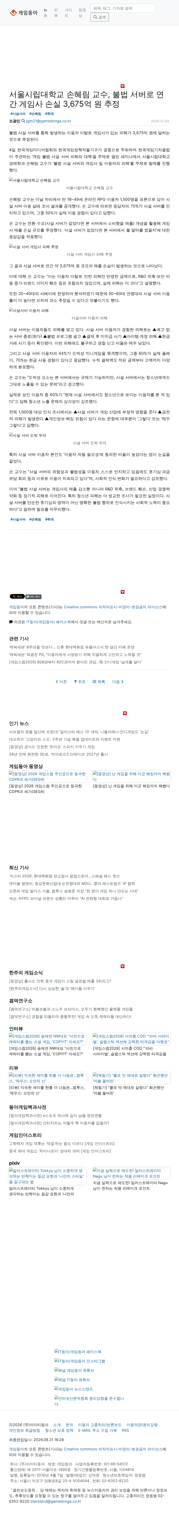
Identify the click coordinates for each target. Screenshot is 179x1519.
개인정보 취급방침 (24, 1430)
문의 (69, 1424)
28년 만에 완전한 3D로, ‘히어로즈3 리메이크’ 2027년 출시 (58, 754)
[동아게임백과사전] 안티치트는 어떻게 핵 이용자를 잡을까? (59, 1123)
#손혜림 (35, 114)
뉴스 (45, 12)
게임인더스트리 (25, 1135)
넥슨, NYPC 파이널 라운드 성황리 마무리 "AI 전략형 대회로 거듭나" (66, 898)
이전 (62, 681)
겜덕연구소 (20, 1000)
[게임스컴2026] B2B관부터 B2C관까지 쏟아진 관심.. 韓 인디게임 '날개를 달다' (75, 662)
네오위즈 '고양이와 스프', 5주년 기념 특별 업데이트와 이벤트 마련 (64, 739)
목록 (100, 681)
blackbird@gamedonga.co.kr (56, 1501)
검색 (101, 17)
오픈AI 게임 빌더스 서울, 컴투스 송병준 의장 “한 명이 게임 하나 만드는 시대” (73, 891)
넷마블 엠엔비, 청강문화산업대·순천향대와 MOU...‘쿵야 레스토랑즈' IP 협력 (72, 883)
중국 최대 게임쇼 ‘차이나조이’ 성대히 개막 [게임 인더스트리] (60, 1151)
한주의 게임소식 (26, 972)
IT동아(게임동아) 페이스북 (48, 621)
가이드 (68, 12)
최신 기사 (19, 867)
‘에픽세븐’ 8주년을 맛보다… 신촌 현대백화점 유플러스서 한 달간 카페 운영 (71, 647)
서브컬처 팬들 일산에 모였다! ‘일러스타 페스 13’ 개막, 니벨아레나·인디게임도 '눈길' (79, 731)
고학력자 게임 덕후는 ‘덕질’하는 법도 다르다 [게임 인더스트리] (62, 1143)
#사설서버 (18, 114)
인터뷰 (16, 1028)
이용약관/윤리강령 (142, 1424)
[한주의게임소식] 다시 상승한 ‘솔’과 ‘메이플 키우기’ (52, 988)
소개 (57, 1424)
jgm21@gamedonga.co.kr (48, 121)
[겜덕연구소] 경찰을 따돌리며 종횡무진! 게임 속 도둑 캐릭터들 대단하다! (70, 1016)
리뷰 (56, 12)
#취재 (49, 114)
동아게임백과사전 (27, 1107)
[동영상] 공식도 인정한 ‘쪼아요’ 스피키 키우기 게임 (52, 746)
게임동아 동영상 (26, 766)
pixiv (14, 1163)
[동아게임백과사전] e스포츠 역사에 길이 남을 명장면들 (55, 1115)
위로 (81, 681)
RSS (125, 1430)
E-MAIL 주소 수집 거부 (97, 1430)
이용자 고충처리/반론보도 (100, 1424)
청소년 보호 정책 (59, 1430)
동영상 (82, 12)
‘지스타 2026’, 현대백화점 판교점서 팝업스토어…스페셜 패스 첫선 (64, 876)
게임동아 (16, 607)
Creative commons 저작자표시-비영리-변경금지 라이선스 (113, 607)
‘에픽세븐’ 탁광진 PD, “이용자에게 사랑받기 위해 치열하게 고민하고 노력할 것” (75, 654)
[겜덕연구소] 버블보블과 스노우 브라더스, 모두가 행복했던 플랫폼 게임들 (71, 1009)
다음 (116, 681)
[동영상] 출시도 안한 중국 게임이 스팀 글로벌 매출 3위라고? (60, 981)
